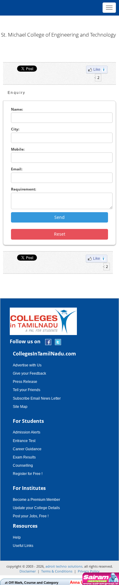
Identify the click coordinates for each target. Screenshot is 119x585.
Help (17, 537)
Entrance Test (24, 441)
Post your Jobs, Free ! (31, 516)
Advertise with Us (27, 365)
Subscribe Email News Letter (37, 398)
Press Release (25, 382)
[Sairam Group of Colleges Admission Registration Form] (99, 579)
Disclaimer (28, 571)
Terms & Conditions (56, 571)
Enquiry (17, 93)
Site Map (20, 407)
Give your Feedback (29, 373)
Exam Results (24, 457)
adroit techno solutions (63, 566)
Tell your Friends (26, 390)
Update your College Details (36, 508)
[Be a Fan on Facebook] (48, 341)
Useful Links (23, 546)
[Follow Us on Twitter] (58, 341)
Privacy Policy (88, 571)
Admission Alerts (26, 432)
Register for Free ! (27, 474)
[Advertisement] (59, 21)
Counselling (23, 465)
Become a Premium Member (36, 500)
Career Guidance (27, 449)
